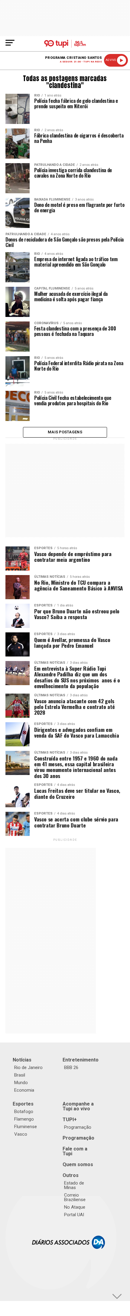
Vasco (20, 1134)
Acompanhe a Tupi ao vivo (78, 1106)
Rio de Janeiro (28, 1067)
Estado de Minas (74, 1185)
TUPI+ (70, 1119)
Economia (24, 1090)
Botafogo (23, 1111)
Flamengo (24, 1119)
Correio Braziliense (75, 1197)
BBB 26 (71, 1067)
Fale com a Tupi (75, 1151)
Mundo (21, 1082)
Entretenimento (81, 1060)
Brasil (19, 1075)
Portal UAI (74, 1214)
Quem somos (78, 1164)
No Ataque (74, 1207)
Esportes (23, 1104)
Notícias (22, 1060)
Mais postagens (65, 432)
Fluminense (25, 1126)
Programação (77, 1127)
